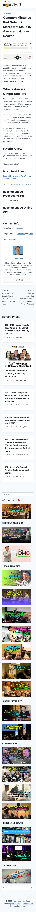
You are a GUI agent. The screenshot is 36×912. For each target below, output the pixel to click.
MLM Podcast (8, 14)
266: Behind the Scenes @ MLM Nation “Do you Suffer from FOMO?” (17, 420)
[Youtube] (19, 280)
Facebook (20, 228)
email (31, 234)
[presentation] (18, 356)
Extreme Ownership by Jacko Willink (17, 184)
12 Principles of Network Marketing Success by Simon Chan (16, 373)
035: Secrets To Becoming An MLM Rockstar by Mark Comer (17, 470)
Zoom (5, 216)
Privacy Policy (16, 904)
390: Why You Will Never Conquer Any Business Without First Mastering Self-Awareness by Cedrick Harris (17, 445)
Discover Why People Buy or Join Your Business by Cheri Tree (9, 297)
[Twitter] (22, 280)
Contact (14, 906)
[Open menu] (32, 3)
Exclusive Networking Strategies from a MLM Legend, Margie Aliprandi (27, 297)
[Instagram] (17, 280)
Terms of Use (28, 904)
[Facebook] (14, 280)
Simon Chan (10, 337)
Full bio (24, 274)
